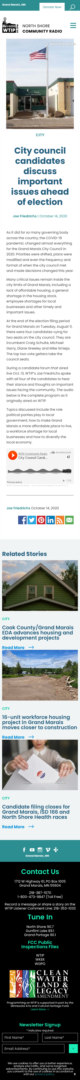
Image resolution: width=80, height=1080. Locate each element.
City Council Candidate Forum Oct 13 (50, 485)
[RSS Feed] (60, 519)
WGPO (40, 963)
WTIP (40, 955)
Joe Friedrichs (25, 216)
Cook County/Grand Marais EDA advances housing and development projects (38, 632)
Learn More (39, 1009)
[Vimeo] (47, 849)
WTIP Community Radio (18, 485)
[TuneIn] (55, 849)
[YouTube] (32, 849)
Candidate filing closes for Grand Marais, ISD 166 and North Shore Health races (36, 812)
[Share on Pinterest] (41, 519)
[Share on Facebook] (22, 519)
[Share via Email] (69, 519)
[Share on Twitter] (32, 519)
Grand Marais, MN (14, 4)
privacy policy (44, 1074)
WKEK (40, 959)
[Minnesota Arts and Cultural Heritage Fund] (40, 983)
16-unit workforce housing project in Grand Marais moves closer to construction (39, 722)
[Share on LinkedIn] (50, 519)
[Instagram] (40, 849)
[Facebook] (24, 849)
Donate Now (52, 7)
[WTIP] (33, 24)
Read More (13, 647)
